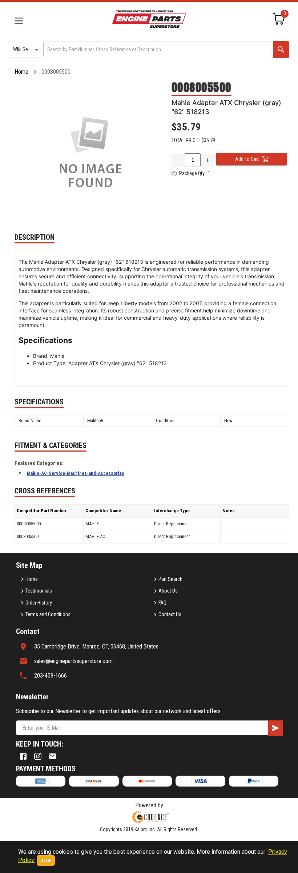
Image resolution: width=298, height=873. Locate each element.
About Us (168, 591)
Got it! (45, 860)
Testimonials (38, 591)
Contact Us (169, 614)
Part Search (170, 579)
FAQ (162, 603)
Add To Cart (247, 159)
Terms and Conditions (48, 614)
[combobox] (157, 49)
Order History (38, 603)
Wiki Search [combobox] (25, 49)
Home (21, 71)
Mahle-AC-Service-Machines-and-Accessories (75, 473)
